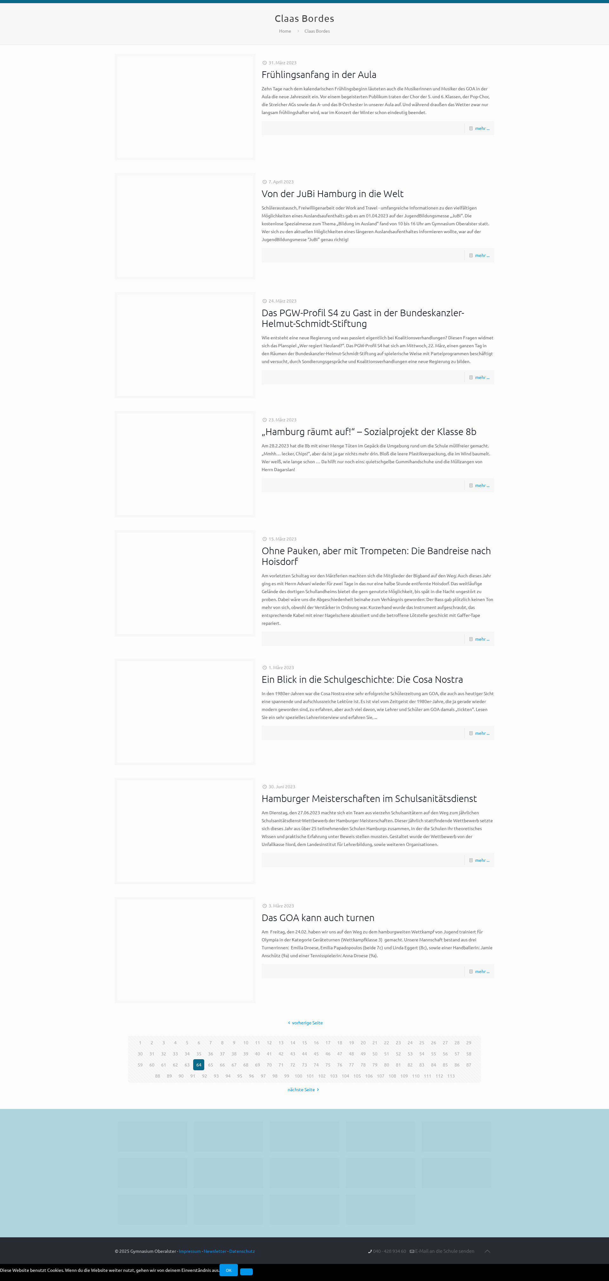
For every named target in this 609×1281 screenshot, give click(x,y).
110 (416, 1076)
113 (451, 1076)
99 (286, 1076)
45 (316, 1053)
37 (222, 1053)
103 (333, 1076)
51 (386, 1053)
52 (398, 1053)
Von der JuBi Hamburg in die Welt (333, 193)
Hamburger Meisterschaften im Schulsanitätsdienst (369, 798)
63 (187, 1064)
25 (421, 1042)
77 (351, 1064)
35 (198, 1053)
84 (433, 1064)
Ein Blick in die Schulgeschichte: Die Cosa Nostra (362, 679)
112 (439, 1076)
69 (257, 1064)
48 (351, 1053)
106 (369, 1076)
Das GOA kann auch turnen (318, 917)
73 (304, 1064)
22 (386, 1042)
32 (163, 1053)
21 (374, 1042)
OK (229, 1270)
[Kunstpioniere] (153, 1209)
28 (457, 1042)
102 (322, 1076)
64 (198, 1064)
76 (339, 1064)
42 (281, 1053)
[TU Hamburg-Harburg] (229, 1173)
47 (339, 1053)
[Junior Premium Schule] (153, 1173)
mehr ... (482, 128)
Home (285, 31)
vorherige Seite (307, 1022)
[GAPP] (380, 1173)
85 (445, 1064)
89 (169, 1076)
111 (427, 1076)
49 (363, 1053)
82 (410, 1064)
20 (363, 1042)
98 (275, 1076)
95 (239, 1076)
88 (157, 1076)
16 (316, 1042)
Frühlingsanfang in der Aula (319, 74)
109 (404, 1076)
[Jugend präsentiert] (304, 1137)
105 (357, 1076)
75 (328, 1064)
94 (228, 1076)
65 (210, 1064)
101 (310, 1076)
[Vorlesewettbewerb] (456, 1173)
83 (421, 1064)
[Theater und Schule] (304, 1173)
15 (304, 1042)
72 (292, 1064)
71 (281, 1064)
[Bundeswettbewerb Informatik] (153, 1137)
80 (386, 1064)
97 (263, 1076)
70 (269, 1064)
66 (222, 1064)
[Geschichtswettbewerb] (229, 1209)
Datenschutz (242, 1251)
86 (457, 1064)
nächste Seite (301, 1089)
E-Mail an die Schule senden (445, 1251)
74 (316, 1064)
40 (257, 1053)
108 (392, 1076)
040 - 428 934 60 (389, 1251)
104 (345, 1076)
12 (269, 1042)
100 (298, 1076)
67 (234, 1064)
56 (445, 1053)
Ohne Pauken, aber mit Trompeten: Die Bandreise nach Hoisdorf (376, 556)
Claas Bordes (317, 31)
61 (163, 1064)
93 (216, 1076)
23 (398, 1042)
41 (269, 1053)
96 (251, 1076)
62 (175, 1064)
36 (210, 1053)
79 (374, 1064)
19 (351, 1042)
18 (339, 1042)
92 (204, 1076)
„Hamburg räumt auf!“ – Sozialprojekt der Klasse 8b (369, 431)
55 (433, 1053)
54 (421, 1053)
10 (245, 1042)
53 (410, 1053)
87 (468, 1064)
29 (468, 1042)
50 (374, 1053)
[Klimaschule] (380, 1137)
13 (281, 1042)
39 (245, 1053)
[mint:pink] (456, 1137)
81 (398, 1064)
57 (457, 1053)
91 (192, 1076)
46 (328, 1053)
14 (292, 1042)
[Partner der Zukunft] (380, 1209)
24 (410, 1042)
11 (257, 1042)
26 (433, 1042)
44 (304, 1053)
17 (328, 1042)
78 (363, 1064)
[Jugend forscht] (304, 1209)
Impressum (190, 1251)
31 (151, 1053)
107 (380, 1076)
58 (468, 1053)
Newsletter (215, 1251)
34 (187, 1053)
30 (140, 1053)
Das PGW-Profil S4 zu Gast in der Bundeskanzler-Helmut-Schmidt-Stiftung (363, 318)
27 (445, 1042)
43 (292, 1053)
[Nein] (246, 1271)
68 (245, 1064)
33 (175, 1053)
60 (151, 1064)
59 (140, 1064)
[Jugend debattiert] (229, 1137)
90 (181, 1076)
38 (234, 1053)
